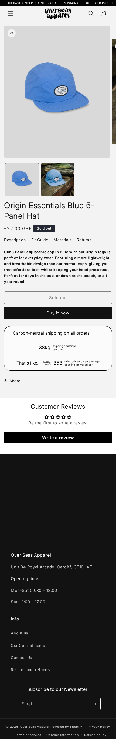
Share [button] (15, 381)
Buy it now (58, 312)
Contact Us (21, 657)
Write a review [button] (58, 437)
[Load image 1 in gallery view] (22, 179)
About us (19, 633)
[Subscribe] (94, 704)
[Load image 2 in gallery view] (57, 179)
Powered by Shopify (66, 726)
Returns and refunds (30, 669)
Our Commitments (28, 645)
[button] (11, 13)
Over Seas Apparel (35, 726)
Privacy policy (99, 726)
